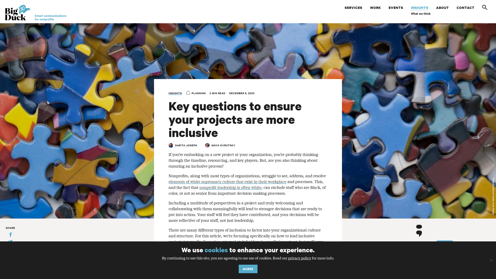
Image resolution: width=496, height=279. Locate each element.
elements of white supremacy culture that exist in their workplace (227, 181)
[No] (491, 260)
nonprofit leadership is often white (230, 187)
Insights (175, 93)
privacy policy (299, 257)
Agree (248, 269)
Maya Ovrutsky (223, 145)
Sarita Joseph (186, 145)
